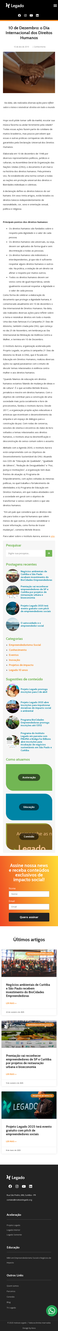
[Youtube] (31, 15)
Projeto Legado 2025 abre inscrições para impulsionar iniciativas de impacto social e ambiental (36, 706)
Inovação (14, 659)
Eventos (14, 654)
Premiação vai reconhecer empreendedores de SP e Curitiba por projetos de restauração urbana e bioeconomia (34, 592)
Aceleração (14, 1214)
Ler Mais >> (11, 1003)
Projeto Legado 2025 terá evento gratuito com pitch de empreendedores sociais (36, 608)
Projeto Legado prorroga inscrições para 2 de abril (34, 690)
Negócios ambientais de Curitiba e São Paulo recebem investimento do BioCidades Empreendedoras (36, 575)
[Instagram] (25, 15)
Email (12, 901)
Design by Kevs (29, 1328)
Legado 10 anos (18, 670)
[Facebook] (19, 15)
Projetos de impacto (21, 665)
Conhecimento (40, 47)
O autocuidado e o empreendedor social (32, 624)
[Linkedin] (37, 15)
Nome (12, 888)
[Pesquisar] (49, 553)
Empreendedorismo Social (25, 644)
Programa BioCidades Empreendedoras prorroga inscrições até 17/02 (35, 722)
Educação (13, 1247)
